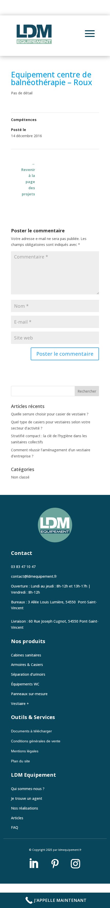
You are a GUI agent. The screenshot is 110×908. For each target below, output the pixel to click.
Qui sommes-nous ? (28, 788)
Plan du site (20, 761)
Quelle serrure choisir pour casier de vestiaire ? (50, 414)
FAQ (14, 827)
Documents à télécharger (32, 731)
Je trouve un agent (26, 798)
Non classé (20, 477)
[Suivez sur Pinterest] (55, 863)
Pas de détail (21, 93)
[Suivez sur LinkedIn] (33, 863)
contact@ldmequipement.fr (34, 576)
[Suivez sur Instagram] (75, 863)
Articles (17, 817)
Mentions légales (24, 751)
